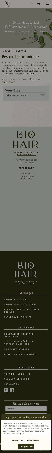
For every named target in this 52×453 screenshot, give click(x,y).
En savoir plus (18, 433)
